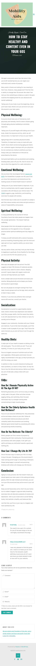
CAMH (3, 193)
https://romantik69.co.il (17, 542)
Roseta (17, 647)
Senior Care (22, 32)
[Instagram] (18, 659)
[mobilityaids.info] (17, 14)
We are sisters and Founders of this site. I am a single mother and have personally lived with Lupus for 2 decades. (17, 633)
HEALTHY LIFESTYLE (8, 509)
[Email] (21, 659)
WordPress (24, 647)
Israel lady (13, 525)
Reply (31, 524)
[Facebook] (14, 659)
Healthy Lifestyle (13, 32)
